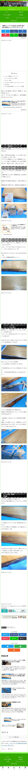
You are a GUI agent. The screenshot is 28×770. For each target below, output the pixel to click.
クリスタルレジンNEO (12, 78)
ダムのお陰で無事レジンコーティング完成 (14, 86)
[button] (25, 375)
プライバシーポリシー (20, 761)
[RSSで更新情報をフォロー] (14, 650)
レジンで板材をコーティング (11, 76)
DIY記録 (4, 627)
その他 (7, 761)
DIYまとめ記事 (7, 759)
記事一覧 (20, 757)
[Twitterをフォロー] (8, 646)
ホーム (7, 757)
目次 (12, 73)
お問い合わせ (14, 763)
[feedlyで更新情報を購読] (20, 646)
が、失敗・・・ (10, 80)
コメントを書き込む (14, 737)
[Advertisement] (14, 55)
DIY (9, 627)
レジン (13, 627)
